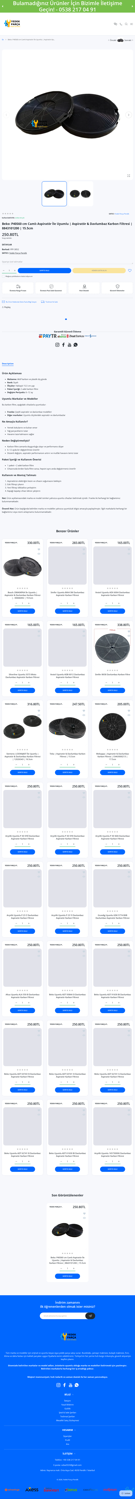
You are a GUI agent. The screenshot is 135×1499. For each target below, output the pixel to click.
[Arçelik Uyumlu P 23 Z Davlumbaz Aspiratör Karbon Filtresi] (22, 888)
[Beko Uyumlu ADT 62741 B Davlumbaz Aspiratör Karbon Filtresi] (22, 1126)
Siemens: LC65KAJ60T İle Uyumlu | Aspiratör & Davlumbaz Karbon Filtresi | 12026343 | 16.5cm (22, 757)
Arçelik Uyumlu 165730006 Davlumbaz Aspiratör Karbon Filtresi (112, 1154)
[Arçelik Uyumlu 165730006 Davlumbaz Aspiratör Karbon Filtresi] (112, 1126)
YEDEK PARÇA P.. (11, 543)
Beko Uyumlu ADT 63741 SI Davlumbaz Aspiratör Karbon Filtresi (67, 1075)
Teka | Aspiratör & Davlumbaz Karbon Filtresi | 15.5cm (67, 755)
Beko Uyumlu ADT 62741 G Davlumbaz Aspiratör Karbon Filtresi (112, 1075)
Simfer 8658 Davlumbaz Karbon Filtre (112, 674)
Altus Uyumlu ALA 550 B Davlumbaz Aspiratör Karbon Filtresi (22, 996)
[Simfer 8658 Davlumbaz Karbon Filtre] (112, 647)
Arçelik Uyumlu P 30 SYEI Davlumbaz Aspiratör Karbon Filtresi (67, 837)
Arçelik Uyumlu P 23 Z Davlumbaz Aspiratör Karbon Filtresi (22, 916)
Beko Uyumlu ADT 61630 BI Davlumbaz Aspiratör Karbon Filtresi (67, 1154)
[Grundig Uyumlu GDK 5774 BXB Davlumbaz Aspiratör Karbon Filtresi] (112, 888)
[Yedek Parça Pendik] (11, 24)
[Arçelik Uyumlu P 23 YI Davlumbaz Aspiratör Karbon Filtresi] (67, 888)
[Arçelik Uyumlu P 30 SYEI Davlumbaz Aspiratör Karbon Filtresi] (67, 809)
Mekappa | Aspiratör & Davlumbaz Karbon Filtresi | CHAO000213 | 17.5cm (112, 757)
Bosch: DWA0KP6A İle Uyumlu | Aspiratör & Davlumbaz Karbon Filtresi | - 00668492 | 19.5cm (22, 595)
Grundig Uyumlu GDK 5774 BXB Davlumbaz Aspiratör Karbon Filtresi (112, 916)
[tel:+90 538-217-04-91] (121, 24)
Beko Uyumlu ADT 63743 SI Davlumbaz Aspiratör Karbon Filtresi (22, 1075)
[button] (2, 6)
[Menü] (131, 24)
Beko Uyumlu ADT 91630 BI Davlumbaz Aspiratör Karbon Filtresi (112, 996)
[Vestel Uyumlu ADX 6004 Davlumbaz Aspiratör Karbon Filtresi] (112, 565)
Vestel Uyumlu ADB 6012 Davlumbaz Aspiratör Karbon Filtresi (67, 675)
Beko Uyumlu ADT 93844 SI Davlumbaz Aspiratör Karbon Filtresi (67, 996)
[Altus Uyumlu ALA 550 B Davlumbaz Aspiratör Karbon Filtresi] (22, 968)
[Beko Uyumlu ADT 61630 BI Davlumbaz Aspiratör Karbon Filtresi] (67, 1126)
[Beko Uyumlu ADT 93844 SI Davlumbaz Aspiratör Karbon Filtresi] (67, 968)
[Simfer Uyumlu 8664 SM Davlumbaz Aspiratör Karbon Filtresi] (67, 565)
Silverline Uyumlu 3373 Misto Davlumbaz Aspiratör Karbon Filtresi (22, 675)
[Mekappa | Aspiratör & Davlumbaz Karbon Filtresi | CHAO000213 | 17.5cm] (112, 727)
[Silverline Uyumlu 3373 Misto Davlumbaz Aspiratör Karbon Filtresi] (22, 647)
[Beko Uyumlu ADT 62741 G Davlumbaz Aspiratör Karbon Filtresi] (112, 1047)
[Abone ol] (90, 1316)
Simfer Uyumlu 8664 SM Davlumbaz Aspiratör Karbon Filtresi (67, 593)
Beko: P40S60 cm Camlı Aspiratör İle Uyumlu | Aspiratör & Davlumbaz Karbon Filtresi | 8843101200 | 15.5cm (67, 1260)
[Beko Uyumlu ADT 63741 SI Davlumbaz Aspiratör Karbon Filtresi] (67, 1047)
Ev (3, 39)
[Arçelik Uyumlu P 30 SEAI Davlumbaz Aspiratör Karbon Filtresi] (112, 809)
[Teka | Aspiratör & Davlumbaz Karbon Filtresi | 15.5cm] (67, 727)
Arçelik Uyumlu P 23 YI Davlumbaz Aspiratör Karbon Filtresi (67, 916)
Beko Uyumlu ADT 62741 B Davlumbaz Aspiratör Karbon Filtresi (22, 1154)
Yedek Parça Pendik (122, 214)
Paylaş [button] (7, 307)
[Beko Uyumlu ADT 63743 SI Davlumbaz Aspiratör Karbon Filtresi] (22, 1047)
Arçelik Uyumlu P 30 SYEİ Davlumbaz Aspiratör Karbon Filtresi (22, 837)
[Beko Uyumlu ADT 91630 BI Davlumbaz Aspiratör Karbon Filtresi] (112, 968)
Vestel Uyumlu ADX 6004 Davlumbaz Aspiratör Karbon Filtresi (112, 593)
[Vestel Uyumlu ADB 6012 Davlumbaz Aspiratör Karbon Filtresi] (67, 647)
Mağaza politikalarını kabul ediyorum (19, 276)
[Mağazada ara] (126, 24)
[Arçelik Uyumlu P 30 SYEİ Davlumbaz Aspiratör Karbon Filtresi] (22, 809)
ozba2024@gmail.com (71, 1465)
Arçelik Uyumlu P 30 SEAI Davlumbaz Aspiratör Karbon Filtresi (112, 837)
